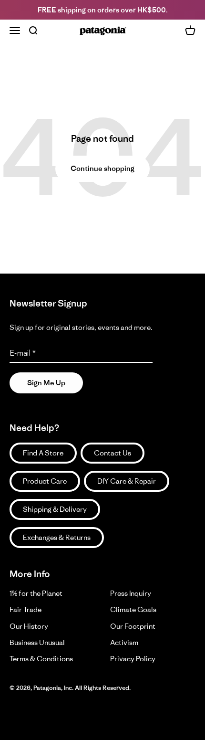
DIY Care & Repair (126, 481)
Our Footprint (132, 626)
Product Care (45, 481)
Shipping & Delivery (55, 509)
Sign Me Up (46, 382)
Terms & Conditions (41, 658)
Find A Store (43, 452)
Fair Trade (25, 609)
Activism (124, 642)
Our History (29, 626)
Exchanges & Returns (57, 537)
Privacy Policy (132, 658)
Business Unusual (37, 642)
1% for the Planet (36, 593)
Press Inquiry (130, 593)
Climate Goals (133, 609)
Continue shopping (102, 168)
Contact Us (112, 452)
